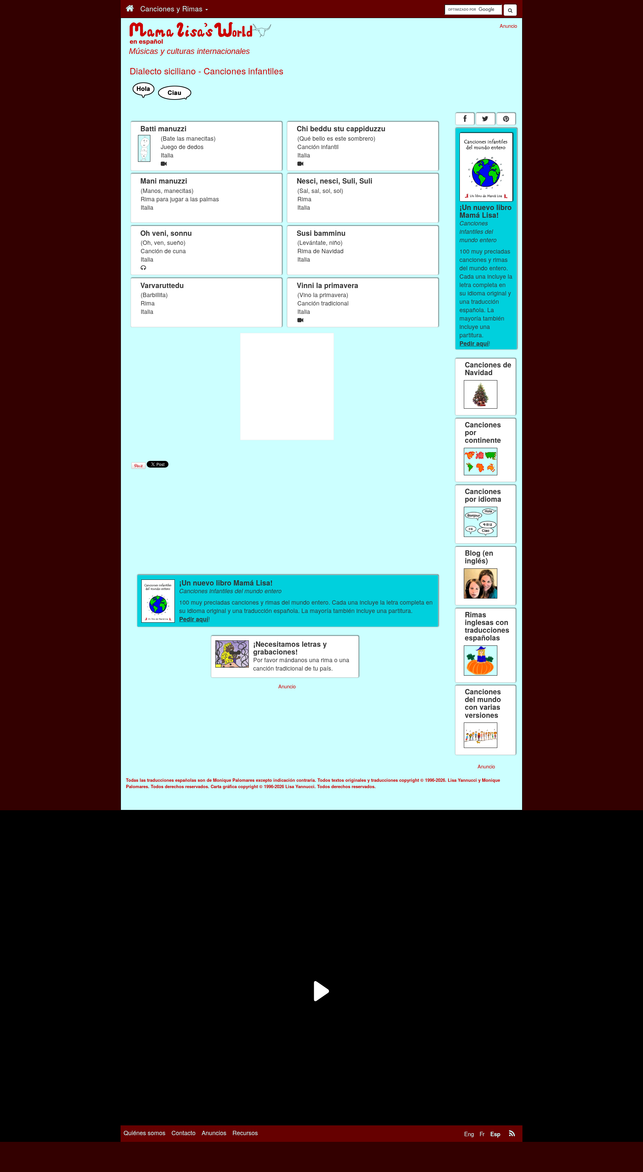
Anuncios (214, 1132)
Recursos (245, 1132)
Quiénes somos (144, 1132)
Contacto (183, 1132)
